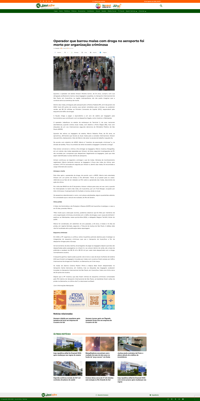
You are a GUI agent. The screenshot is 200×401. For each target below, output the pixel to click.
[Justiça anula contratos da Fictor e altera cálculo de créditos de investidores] (132, 344)
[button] (161, 6)
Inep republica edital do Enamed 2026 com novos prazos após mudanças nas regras (132, 380)
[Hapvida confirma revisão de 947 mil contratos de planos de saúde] (67, 368)
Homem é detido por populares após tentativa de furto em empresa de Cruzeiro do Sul (66, 320)
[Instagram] (43, 1)
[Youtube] (51, 1)
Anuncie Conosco (103, 395)
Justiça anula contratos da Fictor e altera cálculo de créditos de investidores (130, 355)
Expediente (155, 395)
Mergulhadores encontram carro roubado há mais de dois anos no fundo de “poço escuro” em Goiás (98, 355)
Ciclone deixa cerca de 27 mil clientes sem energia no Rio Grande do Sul (99, 379)
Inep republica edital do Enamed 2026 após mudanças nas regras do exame (67, 354)
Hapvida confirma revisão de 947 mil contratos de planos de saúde (67, 379)
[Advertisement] (100, 25)
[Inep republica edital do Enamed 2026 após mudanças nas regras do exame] (67, 344)
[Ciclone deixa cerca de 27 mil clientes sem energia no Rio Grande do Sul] (100, 368)
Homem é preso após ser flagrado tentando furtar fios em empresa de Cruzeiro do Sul (99, 320)
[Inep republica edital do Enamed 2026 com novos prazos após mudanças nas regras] (132, 368)
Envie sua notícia (100, 1)
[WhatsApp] (49, 1)
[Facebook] (40, 1)
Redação (57, 48)
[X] (46, 1)
